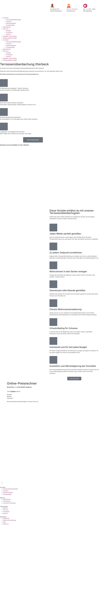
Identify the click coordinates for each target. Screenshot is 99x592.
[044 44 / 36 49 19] (69, 6)
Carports (8, 21)
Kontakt (8, 30)
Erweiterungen (10, 25)
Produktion (9, 32)
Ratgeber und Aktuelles (10, 36)
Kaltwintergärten (11, 23)
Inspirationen (7, 27)
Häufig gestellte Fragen (10, 38)
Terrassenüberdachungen (13, 19)
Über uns (5, 29)
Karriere (8, 34)
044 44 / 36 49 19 (72, 9)
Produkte (5, 18)
